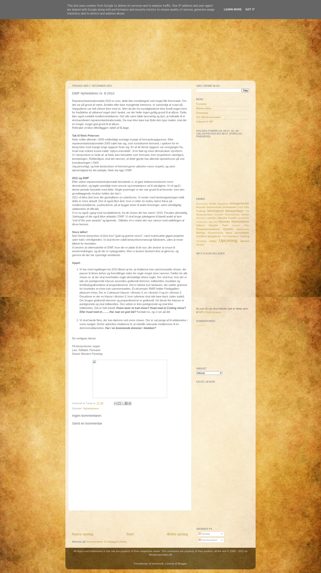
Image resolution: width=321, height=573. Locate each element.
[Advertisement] (160, 55)
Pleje (246, 225)
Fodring (200, 211)
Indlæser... (202, 325)
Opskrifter (213, 225)
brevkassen (229, 207)
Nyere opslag (82, 534)
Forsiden (201, 104)
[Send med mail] (116, 403)
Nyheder (224, 221)
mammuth (158, 563)
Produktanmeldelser (208, 229)
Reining (200, 232)
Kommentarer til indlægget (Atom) (107, 541)
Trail (224, 236)
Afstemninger (202, 204)
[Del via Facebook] (126, 403)
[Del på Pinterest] (130, 403)
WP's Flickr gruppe (210, 312)
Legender (211, 218)
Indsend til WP (204, 121)
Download (202, 113)
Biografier (201, 207)
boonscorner (214, 207)
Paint (225, 225)
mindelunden (201, 222)
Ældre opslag (177, 534)
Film (246, 207)
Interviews (200, 218)
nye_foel (213, 222)
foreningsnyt (215, 210)
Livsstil (232, 218)
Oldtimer (200, 225)
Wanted (244, 241)
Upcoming (228, 240)
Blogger (182, 563)
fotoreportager (234, 210)
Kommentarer (209, 540)
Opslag (205, 533)
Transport (233, 236)
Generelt (218, 214)
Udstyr (213, 241)
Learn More (233, 9)
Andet (212, 203)
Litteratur (222, 218)
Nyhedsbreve (91, 408)
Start (130, 534)
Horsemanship (232, 214)
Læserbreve (243, 218)
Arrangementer (239, 203)
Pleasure (236, 225)
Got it (250, 9)
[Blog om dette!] (119, 403)
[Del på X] (123, 403)
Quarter (228, 229)
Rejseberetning (215, 233)
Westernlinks (203, 108)
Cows (240, 207)
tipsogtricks (214, 236)
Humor (245, 214)
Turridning (201, 241)
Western (200, 244)
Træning (244, 236)
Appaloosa (222, 203)
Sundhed (201, 236)
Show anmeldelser (237, 232)
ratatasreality (242, 229)
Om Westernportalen (208, 117)
